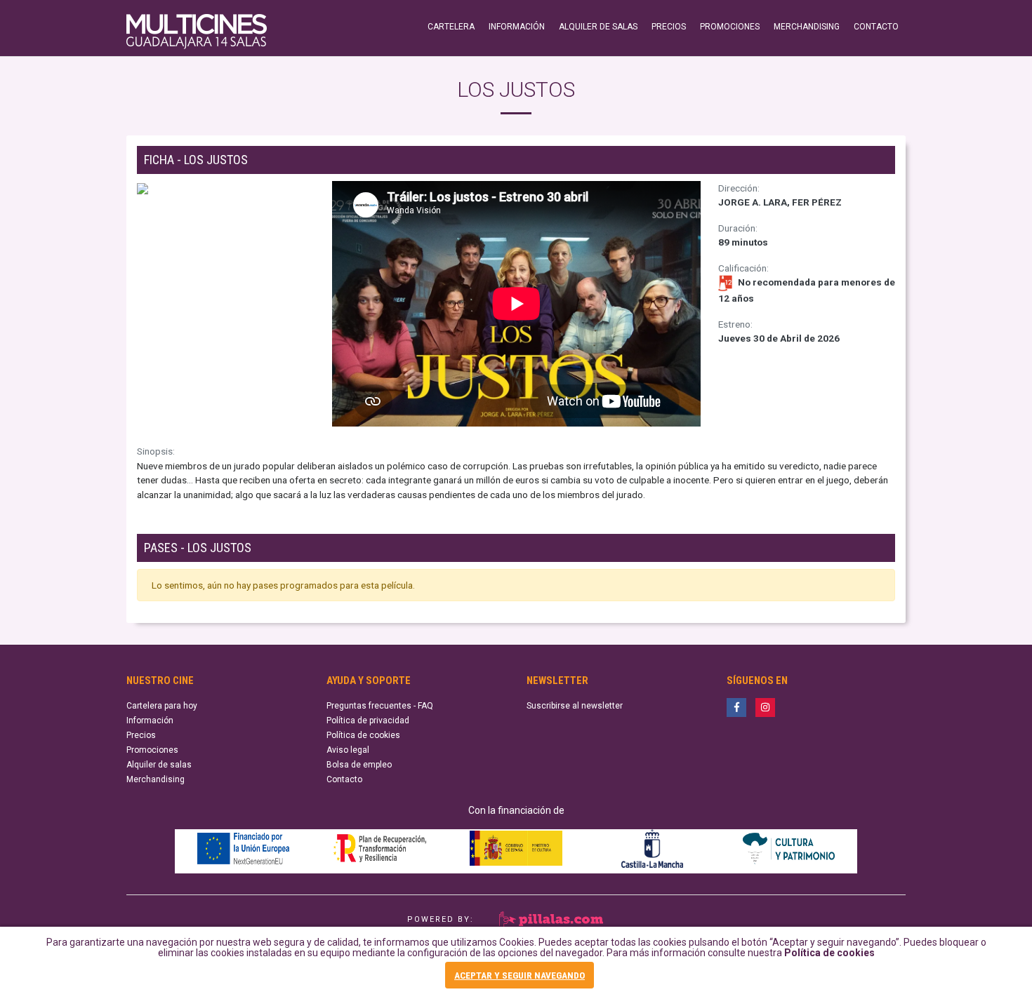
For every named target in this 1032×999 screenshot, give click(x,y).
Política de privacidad (367, 720)
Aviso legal (347, 750)
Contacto (344, 779)
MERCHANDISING (807, 27)
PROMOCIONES (730, 27)
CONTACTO (876, 27)
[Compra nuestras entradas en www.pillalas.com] (549, 918)
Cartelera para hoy (161, 706)
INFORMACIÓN (517, 27)
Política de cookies (829, 952)
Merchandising (155, 779)
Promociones (152, 750)
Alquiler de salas (159, 765)
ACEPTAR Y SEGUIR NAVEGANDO (519, 975)
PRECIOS (668, 27)
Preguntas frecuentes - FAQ (379, 706)
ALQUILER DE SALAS (598, 27)
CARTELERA (451, 27)
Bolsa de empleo (359, 765)
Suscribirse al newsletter (575, 706)
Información (149, 720)
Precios (141, 735)
